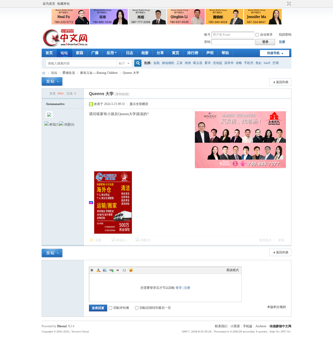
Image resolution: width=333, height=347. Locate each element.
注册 (282, 42)
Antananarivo (55, 104)
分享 (160, 53)
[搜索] (137, 63)
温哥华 (229, 63)
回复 (98, 240)
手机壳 (248, 63)
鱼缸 (258, 63)
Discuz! (62, 326)
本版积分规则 (276, 307)
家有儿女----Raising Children (99, 73)
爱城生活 (68, 73)
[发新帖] (52, 81)
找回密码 (285, 34)
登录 (179, 288)
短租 (156, 63)
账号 (207, 34)
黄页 (175, 53)
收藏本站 (63, 3)
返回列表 (282, 82)
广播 (95, 53)
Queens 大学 (131, 73)
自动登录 (266, 34)
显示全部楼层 (139, 104)
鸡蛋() (145, 240)
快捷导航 (273, 53)
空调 (275, 63)
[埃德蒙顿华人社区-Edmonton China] (65, 45)
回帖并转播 (121, 308)
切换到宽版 (288, 3)
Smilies (130, 270)
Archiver (260, 326)
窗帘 (207, 63)
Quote (117, 270)
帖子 (122, 63)
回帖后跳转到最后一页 (155, 308)
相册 (145, 53)
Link (111, 270)
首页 (49, 53)
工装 (179, 63)
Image (104, 270)
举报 (281, 240)
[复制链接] (122, 94)
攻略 (239, 63)
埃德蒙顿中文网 (280, 326)
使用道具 (265, 240)
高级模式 (232, 270)
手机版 (247, 326)
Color (98, 270)
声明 (210, 53)
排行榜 (192, 53)
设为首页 (49, 3)
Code (124, 270)
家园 (79, 53)
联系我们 (221, 326)
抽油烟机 (168, 63)
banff (267, 63)
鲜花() (121, 240)
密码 (207, 42)
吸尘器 (197, 63)
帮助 (225, 53)
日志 (129, 53)
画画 (188, 63)
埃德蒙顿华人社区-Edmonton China (44, 73)
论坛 (64, 53)
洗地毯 (217, 63)
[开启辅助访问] (284, 3)
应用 (110, 53)
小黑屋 (235, 326)
